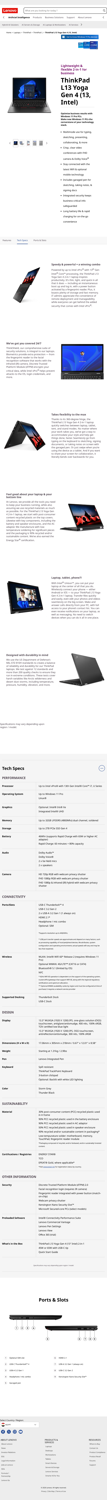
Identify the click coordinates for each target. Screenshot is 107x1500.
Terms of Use (61, 1491)
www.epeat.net (49, 1167)
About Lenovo (6, 1444)
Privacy (43, 1491)
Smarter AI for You (52, 1476)
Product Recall (95, 1456)
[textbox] (19, 1425)
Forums (93, 1460)
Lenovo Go (5, 1480)
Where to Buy (95, 1444)
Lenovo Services (51, 1471)
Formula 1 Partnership (5, 1474)
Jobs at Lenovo (7, 1465)
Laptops (17, 32)
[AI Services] (79, 25)
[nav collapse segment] (103, 17)
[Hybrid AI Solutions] (19, 25)
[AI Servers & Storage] (41, 25)
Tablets (48, 1459)
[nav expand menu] (3, 17)
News (3, 1448)
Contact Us (94, 1448)
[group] (15, 143)
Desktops (49, 1450)
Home (8, 32)
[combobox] (63, 10)
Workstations (50, 1455)
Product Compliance (97, 1452)
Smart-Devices (51, 1463)
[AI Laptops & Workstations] (67, 25)
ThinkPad (27, 32)
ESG (2, 1456)
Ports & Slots (40, 240)
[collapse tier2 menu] (81, 24)
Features (7, 240)
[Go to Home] (10, 10)
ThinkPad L (38, 32)
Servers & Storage (52, 1467)
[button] (104, 11)
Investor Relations (8, 1452)
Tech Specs (22, 240)
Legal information (8, 1460)
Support (93, 1465)
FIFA (3, 1469)
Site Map (51, 1491)
